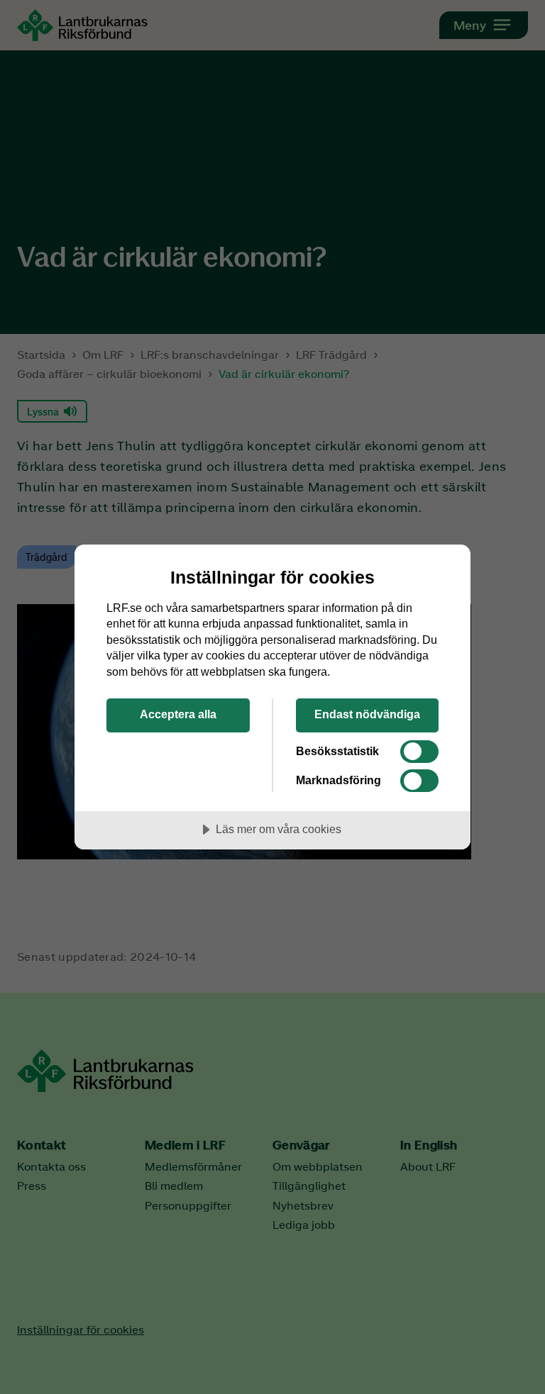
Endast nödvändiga (367, 714)
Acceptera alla (178, 714)
